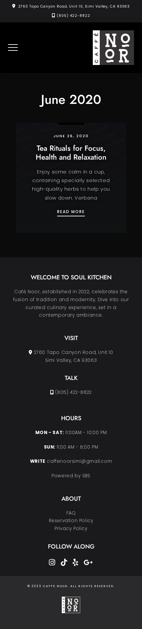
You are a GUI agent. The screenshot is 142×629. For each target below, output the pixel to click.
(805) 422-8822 (73, 15)
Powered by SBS (71, 476)
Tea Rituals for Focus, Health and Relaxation (71, 152)
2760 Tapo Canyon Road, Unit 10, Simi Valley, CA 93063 (74, 6)
